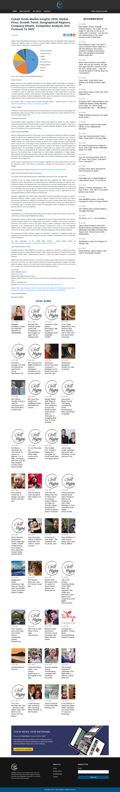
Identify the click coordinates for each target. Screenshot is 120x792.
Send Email (19, 274)
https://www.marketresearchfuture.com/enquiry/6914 (50, 169)
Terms (55, 768)
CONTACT (47, 11)
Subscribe (93, 777)
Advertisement (57, 774)
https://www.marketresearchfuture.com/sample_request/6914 (30, 103)
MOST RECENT (25, 11)
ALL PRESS (37, 11)
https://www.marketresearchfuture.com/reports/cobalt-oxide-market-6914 (33, 243)
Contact (55, 777)
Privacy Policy (57, 771)
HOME (15, 11)
